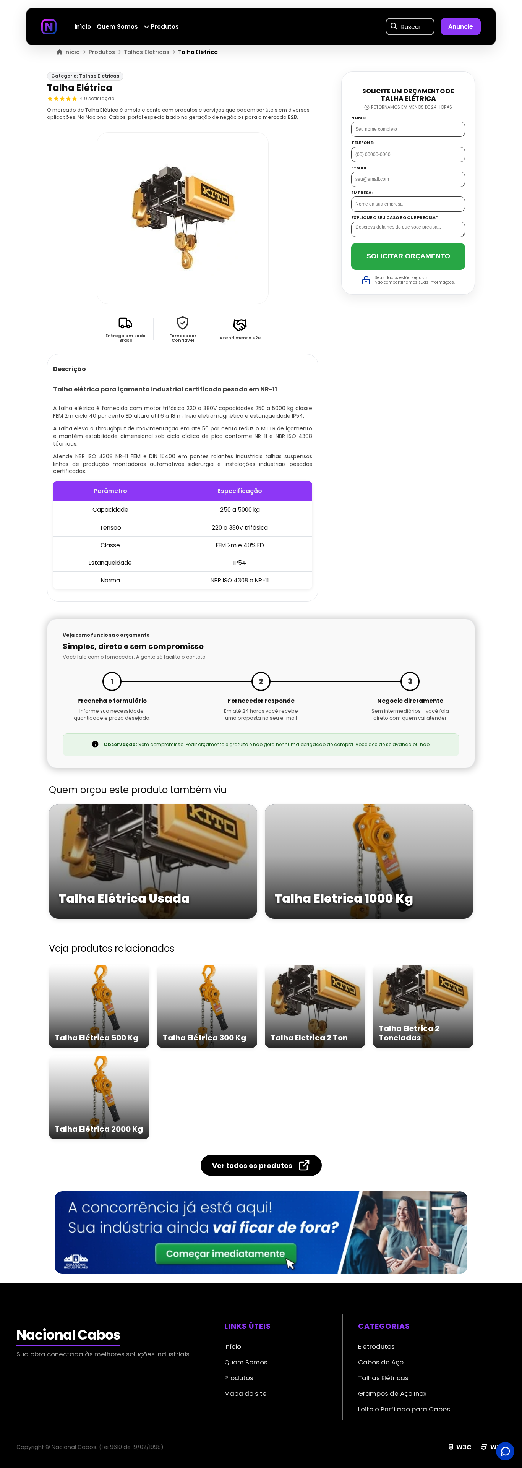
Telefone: (362, 143)
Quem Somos (117, 27)
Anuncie (460, 26)
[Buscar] (394, 26)
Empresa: (362, 193)
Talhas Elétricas (383, 1377)
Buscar (411, 26)
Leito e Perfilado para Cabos (404, 1409)
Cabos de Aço (381, 1362)
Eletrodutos (376, 1346)
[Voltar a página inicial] (49, 26)
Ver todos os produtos (252, 1165)
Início (83, 27)
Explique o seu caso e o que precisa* (394, 218)
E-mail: (359, 168)
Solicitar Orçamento (408, 256)
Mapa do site (245, 1393)
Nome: (358, 118)
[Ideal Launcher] (261, 1232)
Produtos (164, 27)
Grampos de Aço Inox (392, 1393)
